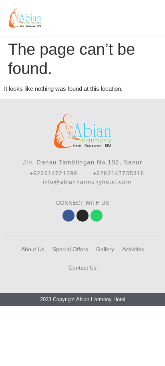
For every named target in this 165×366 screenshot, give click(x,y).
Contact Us (82, 267)
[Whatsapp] (97, 216)
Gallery (105, 249)
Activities (133, 249)
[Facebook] (68, 216)
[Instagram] (82, 216)
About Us (32, 249)
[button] (155, 18)
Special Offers (70, 249)
